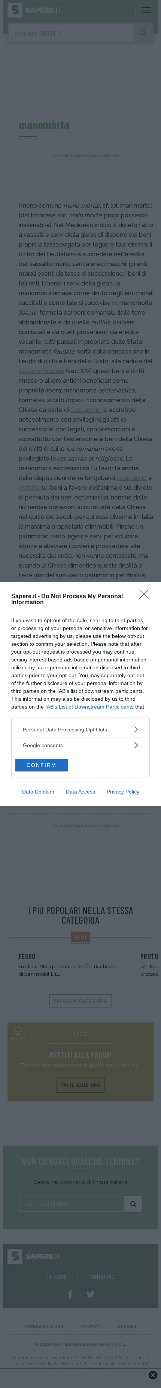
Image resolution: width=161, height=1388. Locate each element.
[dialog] (80, 694)
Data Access (80, 792)
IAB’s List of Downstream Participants (89, 707)
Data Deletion (38, 792)
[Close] (146, 597)
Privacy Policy (123, 792)
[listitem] (80, 729)
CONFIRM (42, 765)
